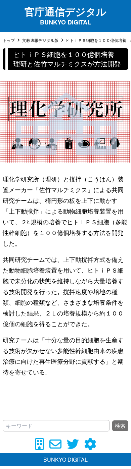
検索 (120, 425)
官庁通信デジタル (65, 11)
